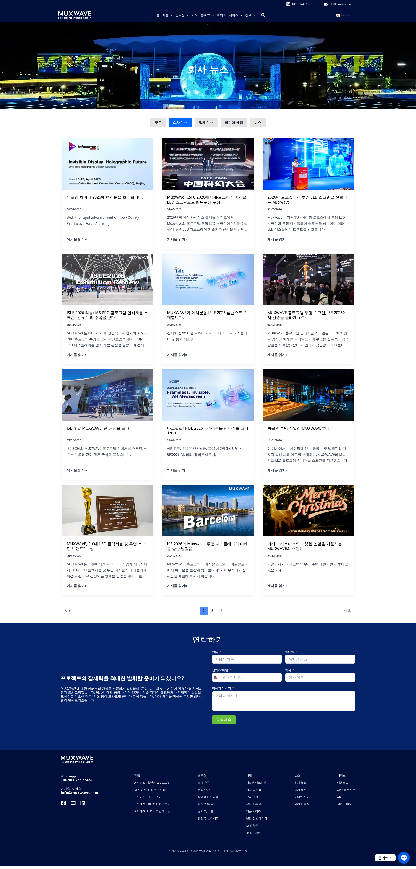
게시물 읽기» (77, 239)
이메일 (289, 652)
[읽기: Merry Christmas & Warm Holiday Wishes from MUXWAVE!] (308, 510)
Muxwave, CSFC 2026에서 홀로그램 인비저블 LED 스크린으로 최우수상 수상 (206, 199)
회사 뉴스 (99, 57)
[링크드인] (83, 803)
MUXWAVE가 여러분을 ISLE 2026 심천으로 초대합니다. (207, 315)
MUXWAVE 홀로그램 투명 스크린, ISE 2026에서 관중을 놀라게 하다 (306, 315)
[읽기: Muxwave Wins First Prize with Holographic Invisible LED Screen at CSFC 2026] (208, 163)
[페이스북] (64, 803)
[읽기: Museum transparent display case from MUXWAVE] (308, 395)
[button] (170, 15)
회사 (288, 670)
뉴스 (84, 57)
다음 (349, 610)
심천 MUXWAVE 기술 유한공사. (205, 851)
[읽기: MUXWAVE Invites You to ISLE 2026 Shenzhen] (208, 279)
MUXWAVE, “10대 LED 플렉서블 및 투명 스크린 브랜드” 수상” (106, 546)
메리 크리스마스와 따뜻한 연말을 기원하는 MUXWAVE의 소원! (304, 546)
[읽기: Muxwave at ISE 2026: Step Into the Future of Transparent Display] (208, 510)
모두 (158, 122)
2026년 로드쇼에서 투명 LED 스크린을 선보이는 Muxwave (307, 199)
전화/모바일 (220, 670)
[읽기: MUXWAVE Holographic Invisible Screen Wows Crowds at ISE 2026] (308, 279)
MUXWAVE (69, 57)
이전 (66, 610)
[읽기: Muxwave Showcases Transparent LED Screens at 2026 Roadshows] (308, 163)
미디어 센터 (234, 122)
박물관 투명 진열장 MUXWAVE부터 (298, 428)
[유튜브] (73, 803)
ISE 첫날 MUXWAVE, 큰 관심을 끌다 (98, 428)
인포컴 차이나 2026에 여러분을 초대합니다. (105, 197)
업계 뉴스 (206, 122)
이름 (215, 652)
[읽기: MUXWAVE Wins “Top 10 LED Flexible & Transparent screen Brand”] (107, 510)
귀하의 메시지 (221, 688)
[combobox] (216, 677)
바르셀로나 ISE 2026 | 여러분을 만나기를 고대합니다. (207, 430)
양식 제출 (223, 719)
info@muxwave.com (79, 792)
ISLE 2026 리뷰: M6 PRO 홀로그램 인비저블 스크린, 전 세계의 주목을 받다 (107, 315)
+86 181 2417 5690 (77, 780)
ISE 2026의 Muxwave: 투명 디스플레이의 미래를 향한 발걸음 (207, 546)
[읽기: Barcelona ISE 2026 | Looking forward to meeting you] (208, 395)
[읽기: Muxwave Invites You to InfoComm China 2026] (107, 163)
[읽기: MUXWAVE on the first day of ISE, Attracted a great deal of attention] (107, 395)
